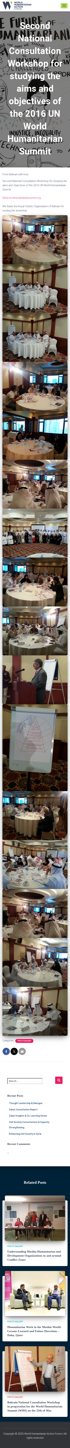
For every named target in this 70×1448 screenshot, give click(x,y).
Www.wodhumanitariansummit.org (21, 197)
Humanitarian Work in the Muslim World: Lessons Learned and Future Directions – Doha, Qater (34, 1331)
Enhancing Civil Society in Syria (25, 1134)
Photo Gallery (24, 1041)
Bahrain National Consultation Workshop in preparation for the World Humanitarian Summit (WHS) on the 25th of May (34, 1406)
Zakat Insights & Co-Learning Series (28, 1115)
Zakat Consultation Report (23, 1109)
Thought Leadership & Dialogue (25, 1103)
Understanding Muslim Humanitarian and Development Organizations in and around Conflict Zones (34, 1255)
